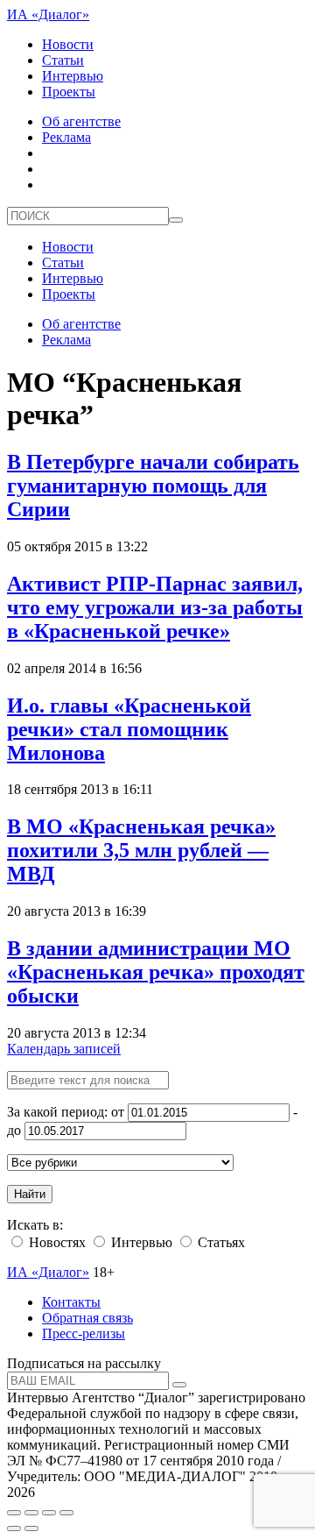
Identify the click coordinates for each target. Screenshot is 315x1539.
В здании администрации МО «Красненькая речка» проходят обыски (155, 972)
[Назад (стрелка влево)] (14, 1528)
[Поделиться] (31, 1512)
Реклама (66, 137)
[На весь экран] (49, 1512)
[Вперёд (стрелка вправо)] (31, 1528)
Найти (30, 1194)
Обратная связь (87, 1317)
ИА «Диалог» (48, 14)
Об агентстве (81, 121)
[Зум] (67, 1512)
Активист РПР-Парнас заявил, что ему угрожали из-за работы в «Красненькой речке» (155, 607)
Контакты (71, 1301)
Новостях (55, 1242)
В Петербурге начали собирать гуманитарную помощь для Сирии (153, 485)
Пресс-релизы (83, 1333)
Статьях (219, 1242)
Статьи (63, 60)
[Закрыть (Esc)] (14, 1512)
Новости (68, 44)
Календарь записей (64, 1048)
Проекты (68, 91)
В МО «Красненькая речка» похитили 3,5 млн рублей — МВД (141, 850)
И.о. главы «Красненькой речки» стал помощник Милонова (129, 729)
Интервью (72, 75)
